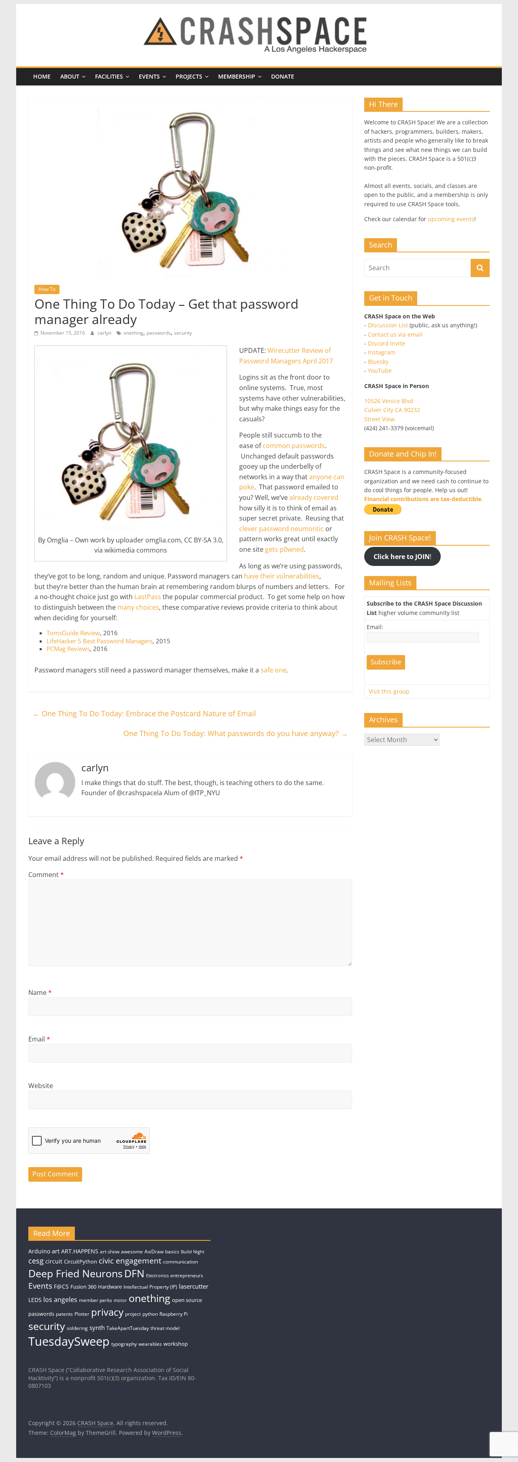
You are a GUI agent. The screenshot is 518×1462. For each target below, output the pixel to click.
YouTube (380, 370)
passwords (158, 332)
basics (172, 1251)
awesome (132, 1251)
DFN (134, 1273)
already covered (313, 497)
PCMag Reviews (68, 649)
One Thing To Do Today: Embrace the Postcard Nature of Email (144, 713)
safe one (274, 670)
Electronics (157, 1275)
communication (180, 1261)
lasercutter (193, 1286)
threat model (165, 1328)
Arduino (39, 1251)
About (69, 76)
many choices (138, 607)
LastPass (147, 596)
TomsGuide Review (73, 633)
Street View (379, 419)
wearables (150, 1343)
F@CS (61, 1286)
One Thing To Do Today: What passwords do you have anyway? (235, 733)
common (276, 445)
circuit (53, 1261)
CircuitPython (80, 1261)
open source (187, 1300)
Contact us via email (395, 334)
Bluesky (378, 361)
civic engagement (130, 1260)
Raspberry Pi (173, 1313)
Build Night (192, 1252)
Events (149, 76)
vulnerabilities (297, 576)
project (133, 1313)
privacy (107, 1312)
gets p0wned (284, 549)
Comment (46, 874)
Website (40, 1085)
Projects (189, 76)
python (150, 1313)
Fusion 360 (83, 1286)
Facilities (109, 76)
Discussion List (388, 325)
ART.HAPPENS (79, 1251)
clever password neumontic (281, 528)
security (183, 332)
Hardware (110, 1286)
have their (259, 576)
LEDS (35, 1300)
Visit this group (389, 691)
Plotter (81, 1313)
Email (39, 1039)
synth (97, 1327)
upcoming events (451, 219)
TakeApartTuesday (127, 1328)
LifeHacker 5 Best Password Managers (100, 641)
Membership (236, 76)
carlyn (105, 332)
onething (133, 332)
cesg (36, 1261)
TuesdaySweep (69, 1341)
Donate (282, 76)
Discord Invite (386, 343)
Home (42, 76)
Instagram (381, 352)
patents (64, 1313)
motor (120, 1300)
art (55, 1251)
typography (124, 1343)
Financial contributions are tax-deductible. (423, 499)
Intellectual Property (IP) (150, 1286)
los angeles (60, 1299)
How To (46, 289)
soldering (77, 1328)
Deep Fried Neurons (75, 1273)
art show (109, 1251)
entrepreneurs (186, 1275)
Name (40, 992)
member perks (95, 1300)
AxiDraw (153, 1251)
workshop (175, 1343)
